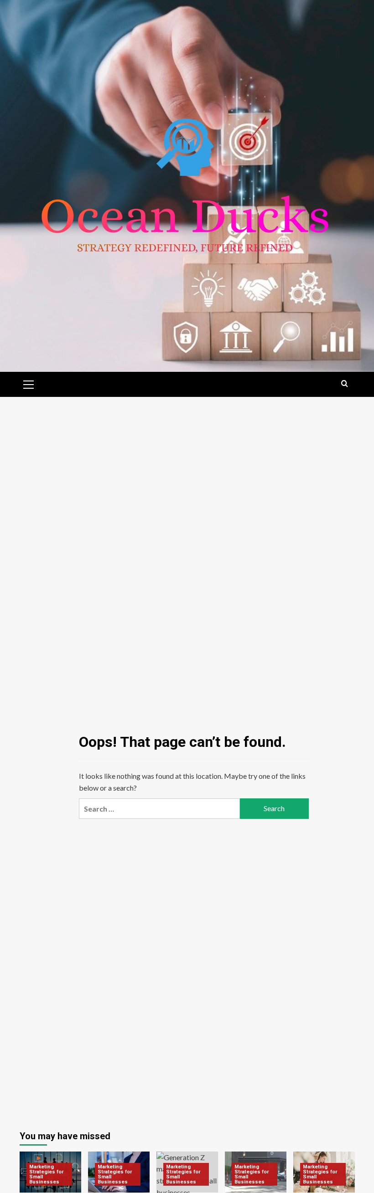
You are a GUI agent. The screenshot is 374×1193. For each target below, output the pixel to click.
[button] (29, 383)
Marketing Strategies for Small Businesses (46, 1174)
